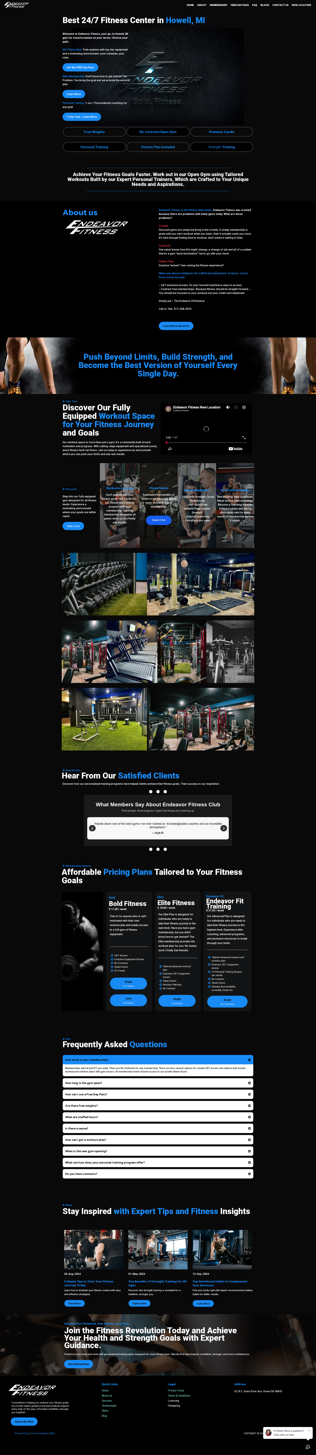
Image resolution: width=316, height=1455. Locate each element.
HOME (190, 5)
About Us (107, 1396)
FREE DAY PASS (240, 5)
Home (105, 1391)
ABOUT (202, 5)
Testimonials (109, 1406)
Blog (104, 1416)
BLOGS (265, 5)
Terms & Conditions (179, 1396)
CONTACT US (280, 5)
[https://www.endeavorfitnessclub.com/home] (16, 5)
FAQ (254, 5)
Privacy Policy (176, 1391)
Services (107, 1401)
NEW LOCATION (301, 5)
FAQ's (105, 1411)
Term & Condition (39, 1434)
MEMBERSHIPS (218, 5)
